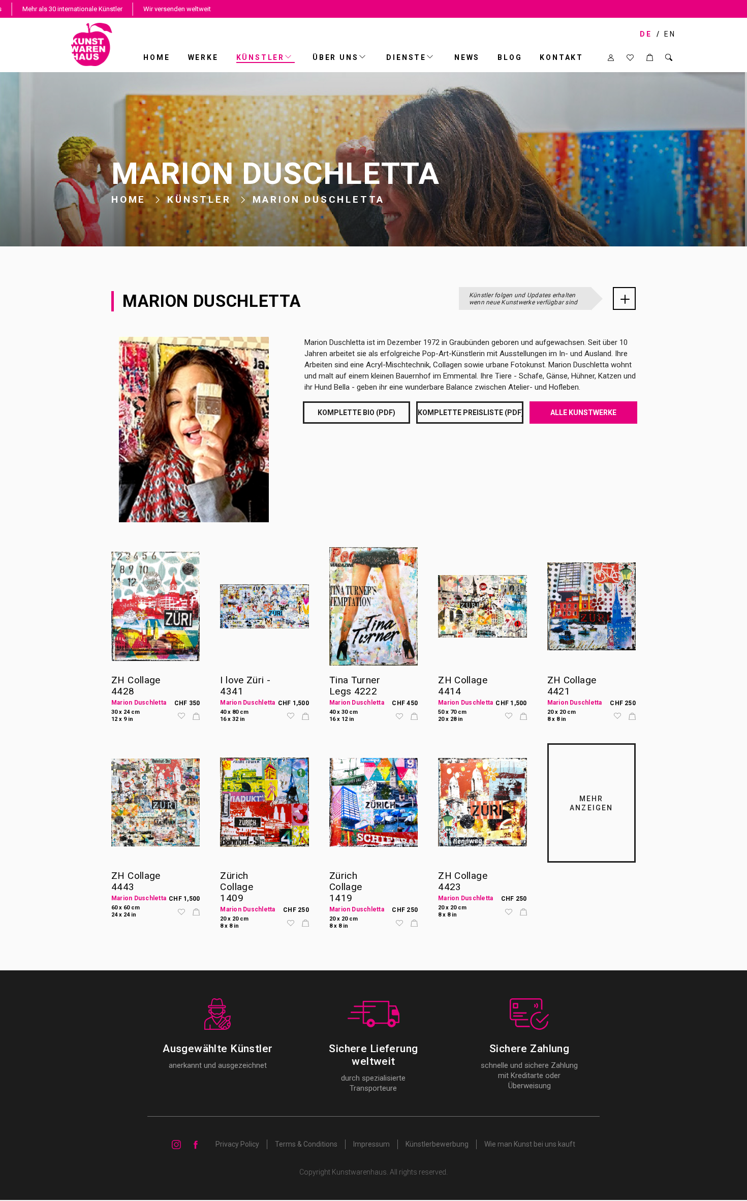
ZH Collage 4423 (462, 881)
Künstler (260, 57)
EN (670, 34)
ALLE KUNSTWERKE (583, 412)
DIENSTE (406, 57)
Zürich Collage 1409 (236, 887)
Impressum (371, 1144)
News (467, 57)
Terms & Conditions (306, 1144)
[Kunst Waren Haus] (91, 44)
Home (156, 57)
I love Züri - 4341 (245, 685)
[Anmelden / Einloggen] (611, 57)
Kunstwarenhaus (359, 1172)
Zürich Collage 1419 (345, 887)
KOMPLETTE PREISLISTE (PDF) (470, 412)
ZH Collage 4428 (136, 685)
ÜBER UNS (335, 57)
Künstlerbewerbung (437, 1144)
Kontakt (561, 57)
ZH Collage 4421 (572, 685)
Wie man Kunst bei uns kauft (529, 1144)
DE (646, 34)
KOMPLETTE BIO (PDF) (356, 412)
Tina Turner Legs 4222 (354, 685)
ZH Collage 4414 (462, 685)
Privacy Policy (237, 1144)
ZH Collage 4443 (136, 881)
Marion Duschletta (138, 702)
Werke (203, 57)
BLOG (509, 57)
